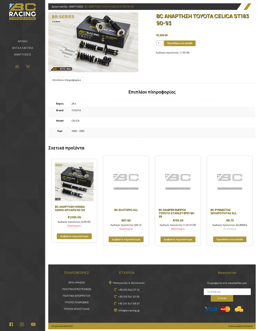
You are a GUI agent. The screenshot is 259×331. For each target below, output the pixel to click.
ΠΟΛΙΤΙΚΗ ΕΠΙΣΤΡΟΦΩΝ (76, 289)
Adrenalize (247, 326)
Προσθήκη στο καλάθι (179, 43)
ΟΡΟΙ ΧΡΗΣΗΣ (76, 282)
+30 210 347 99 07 (129, 303)
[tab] (66, 80)
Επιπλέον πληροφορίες (66, 80)
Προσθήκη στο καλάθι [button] (229, 239)
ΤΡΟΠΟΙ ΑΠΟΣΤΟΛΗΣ (77, 309)
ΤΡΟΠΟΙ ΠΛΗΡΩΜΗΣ (76, 302)
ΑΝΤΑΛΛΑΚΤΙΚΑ (22, 48)
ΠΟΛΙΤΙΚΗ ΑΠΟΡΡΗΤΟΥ (77, 295)
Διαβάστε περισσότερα (74, 236)
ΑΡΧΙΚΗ (22, 41)
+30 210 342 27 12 (128, 289)
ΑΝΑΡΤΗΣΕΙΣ (22, 54)
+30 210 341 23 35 (129, 296)
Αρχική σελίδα (59, 6)
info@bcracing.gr (129, 310)
